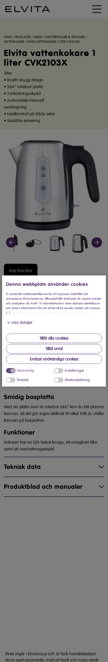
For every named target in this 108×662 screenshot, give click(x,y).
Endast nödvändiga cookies (54, 359)
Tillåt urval (54, 348)
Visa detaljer (22, 322)
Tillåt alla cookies (54, 338)
